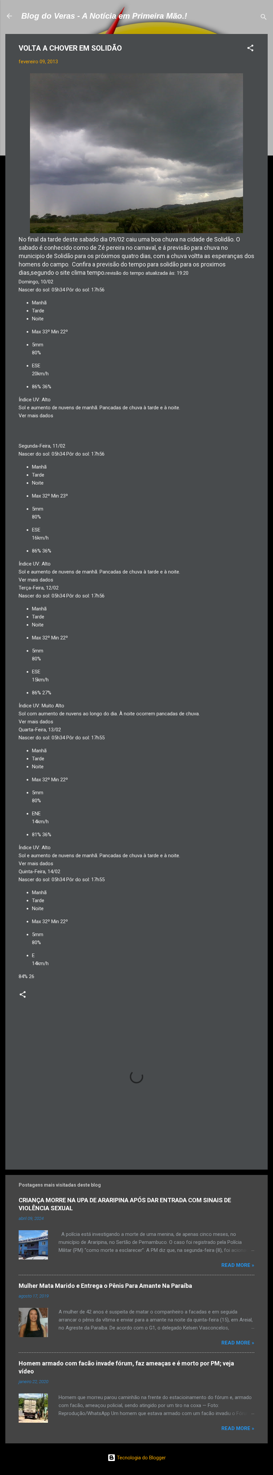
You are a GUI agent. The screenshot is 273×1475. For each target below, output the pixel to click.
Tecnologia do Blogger (141, 1458)
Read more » (237, 1265)
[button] (250, 49)
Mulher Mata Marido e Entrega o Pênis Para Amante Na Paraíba (105, 1285)
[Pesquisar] (264, 18)
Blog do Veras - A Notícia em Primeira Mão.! (104, 15)
